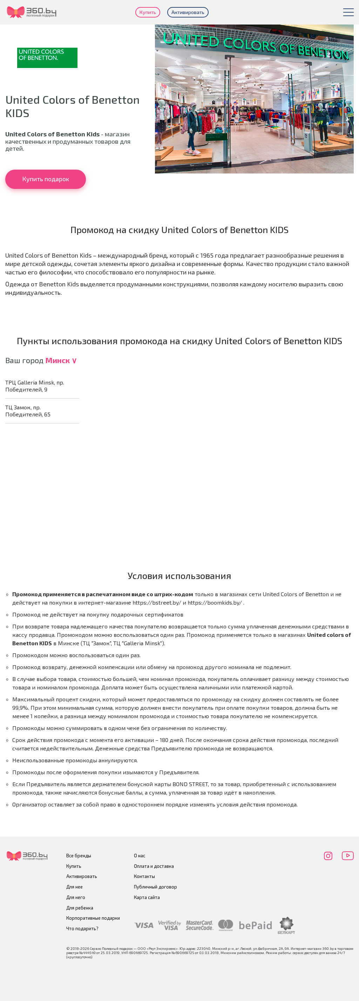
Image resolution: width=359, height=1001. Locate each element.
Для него (75, 897)
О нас (139, 855)
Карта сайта (147, 897)
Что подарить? (82, 928)
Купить (148, 12)
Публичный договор (155, 887)
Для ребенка (79, 908)
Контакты (144, 876)
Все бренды (78, 855)
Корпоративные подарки (93, 918)
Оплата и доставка (154, 866)
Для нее (74, 887)
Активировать (187, 12)
